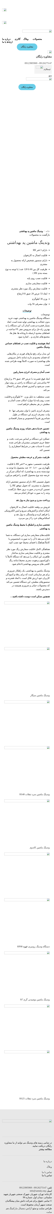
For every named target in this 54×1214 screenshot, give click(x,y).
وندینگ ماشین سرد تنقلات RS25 (34, 1098)
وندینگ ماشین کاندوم (40, 847)
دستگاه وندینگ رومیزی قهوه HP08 (33, 946)
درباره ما (47, 1161)
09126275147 (45, 63)
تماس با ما (47, 1172)
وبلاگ (49, 1167)
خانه (47, 231)
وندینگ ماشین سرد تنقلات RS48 (34, 794)
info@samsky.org (38, 1191)
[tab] (27, 310)
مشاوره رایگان (27, 47)
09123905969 (31, 63)
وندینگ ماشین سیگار (40, 695)
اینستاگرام (47, 69)
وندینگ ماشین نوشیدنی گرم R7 (35, 999)
